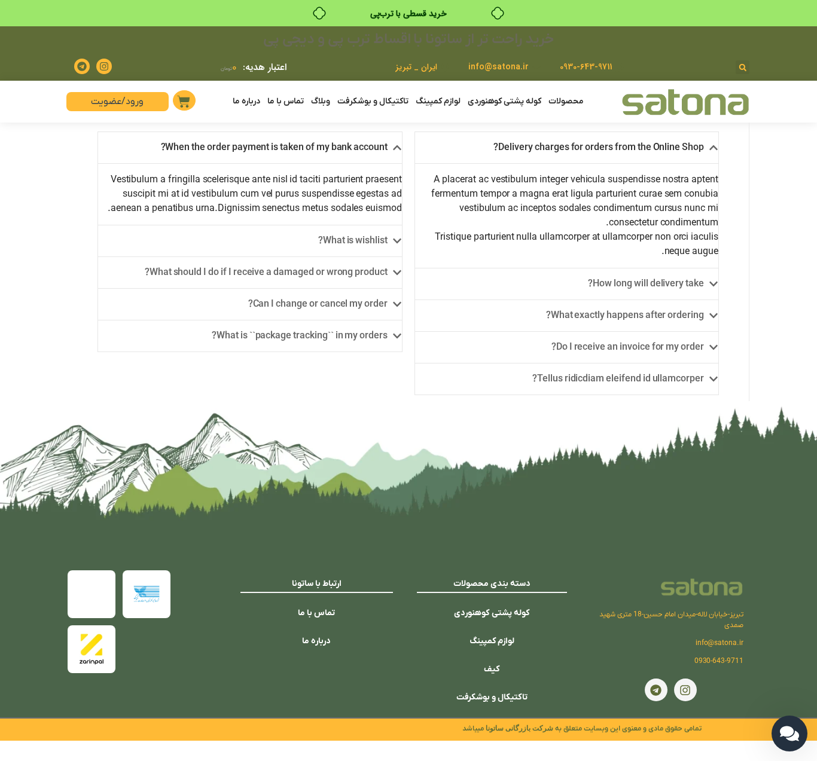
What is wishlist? (353, 241)
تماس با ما (285, 101)
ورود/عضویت (117, 102)
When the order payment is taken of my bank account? (274, 148)
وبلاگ (320, 101)
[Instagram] (104, 66)
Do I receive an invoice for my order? (627, 347)
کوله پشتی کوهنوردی (504, 101)
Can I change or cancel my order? (318, 304)
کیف (492, 669)
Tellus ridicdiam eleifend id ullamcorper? (618, 379)
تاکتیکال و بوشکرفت (372, 101)
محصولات (566, 101)
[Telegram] (82, 66)
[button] (742, 67)
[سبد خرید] (184, 100)
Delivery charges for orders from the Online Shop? (598, 148)
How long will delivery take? (646, 284)
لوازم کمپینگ (438, 101)
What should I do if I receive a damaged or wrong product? (266, 273)
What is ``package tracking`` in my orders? (300, 336)
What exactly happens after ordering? (625, 316)
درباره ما (246, 101)
